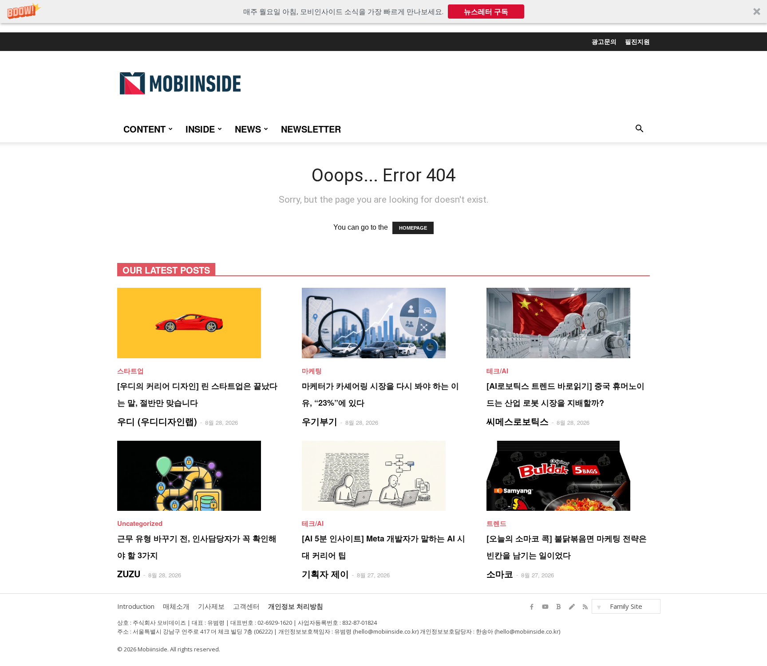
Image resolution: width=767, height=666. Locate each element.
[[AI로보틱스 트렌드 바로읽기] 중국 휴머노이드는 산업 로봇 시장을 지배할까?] (568, 323)
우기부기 (319, 421)
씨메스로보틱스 (517, 421)
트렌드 (496, 523)
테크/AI (497, 371)
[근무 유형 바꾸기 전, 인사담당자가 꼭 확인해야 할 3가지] (199, 476)
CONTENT (144, 128)
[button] (383, 11)
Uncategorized (139, 523)
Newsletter (311, 128)
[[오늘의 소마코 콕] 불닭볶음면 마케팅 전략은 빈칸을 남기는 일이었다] (568, 476)
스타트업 (130, 371)
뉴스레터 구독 (486, 11)
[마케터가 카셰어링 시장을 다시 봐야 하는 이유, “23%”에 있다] (383, 323)
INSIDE (200, 128)
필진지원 (637, 41)
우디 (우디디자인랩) (157, 421)
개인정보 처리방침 (295, 606)
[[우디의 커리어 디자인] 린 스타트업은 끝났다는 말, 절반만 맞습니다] (199, 323)
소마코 (499, 573)
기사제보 (211, 606)
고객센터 (246, 606)
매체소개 (176, 606)
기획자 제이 (325, 573)
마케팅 (312, 371)
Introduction (135, 606)
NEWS (248, 128)
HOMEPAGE (413, 228)
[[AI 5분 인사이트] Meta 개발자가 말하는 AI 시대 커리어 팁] (383, 476)
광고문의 (604, 41)
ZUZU (128, 573)
